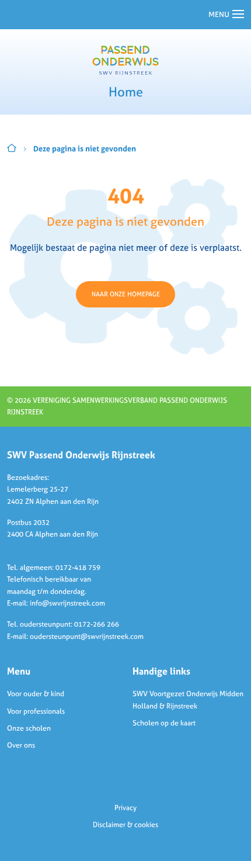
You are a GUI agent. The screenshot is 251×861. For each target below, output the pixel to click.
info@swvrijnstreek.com (67, 603)
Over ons (21, 745)
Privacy (125, 807)
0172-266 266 (96, 624)
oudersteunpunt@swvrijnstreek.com (87, 636)
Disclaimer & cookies (125, 824)
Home (11, 148)
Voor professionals (36, 711)
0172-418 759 (77, 567)
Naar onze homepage (126, 294)
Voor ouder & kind (35, 694)
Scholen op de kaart (164, 723)
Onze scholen (29, 728)
